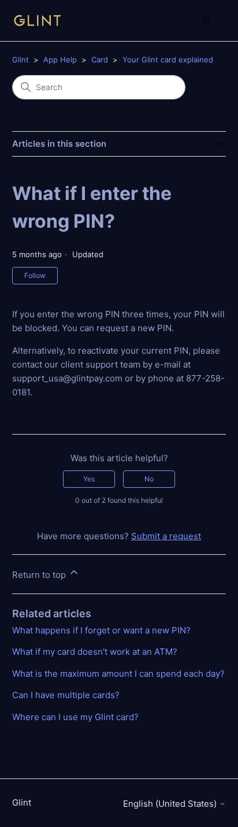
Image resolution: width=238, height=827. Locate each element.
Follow (35, 275)
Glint (20, 59)
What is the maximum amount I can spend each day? (118, 673)
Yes (89, 478)
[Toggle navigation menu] (205, 21)
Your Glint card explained (167, 59)
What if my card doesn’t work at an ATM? (94, 651)
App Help (60, 59)
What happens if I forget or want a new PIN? (101, 630)
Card (99, 59)
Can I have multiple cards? (66, 694)
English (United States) (171, 804)
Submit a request (166, 536)
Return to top (40, 574)
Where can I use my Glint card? (75, 716)
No (149, 478)
